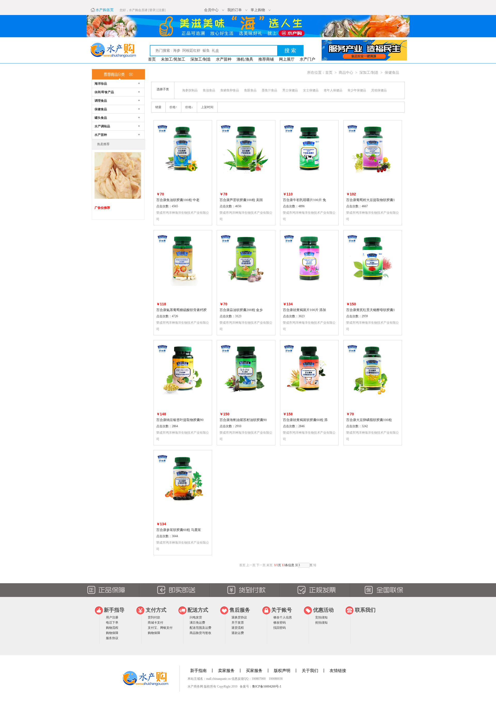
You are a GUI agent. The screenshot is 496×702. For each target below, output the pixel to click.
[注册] (161, 10)
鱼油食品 (209, 90)
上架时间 (207, 107)
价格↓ (189, 107)
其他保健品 (379, 90)
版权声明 (282, 670)
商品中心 (346, 73)
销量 (158, 107)
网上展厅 (287, 59)
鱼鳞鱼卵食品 (229, 90)
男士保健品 (290, 90)
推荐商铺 (266, 59)
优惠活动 (323, 610)
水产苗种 (223, 59)
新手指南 (198, 670)
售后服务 (239, 610)
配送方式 (198, 610)
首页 (152, 59)
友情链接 (338, 670)
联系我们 (365, 610)
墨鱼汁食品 (269, 90)
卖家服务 (226, 670)
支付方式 (156, 610)
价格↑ (173, 107)
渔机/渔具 (245, 59)
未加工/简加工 (173, 59)
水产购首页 (105, 10)
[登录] (152, 10)
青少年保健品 (356, 90)
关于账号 (281, 610)
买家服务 (254, 670)
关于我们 (310, 670)
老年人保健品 (333, 90)
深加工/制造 (200, 59)
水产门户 (307, 59)
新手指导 (114, 610)
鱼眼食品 (250, 90)
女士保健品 (311, 90)
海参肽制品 (190, 90)
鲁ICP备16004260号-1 (266, 686)
